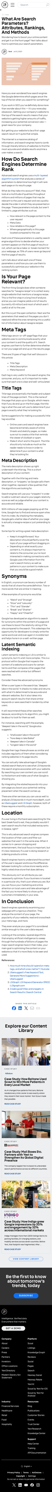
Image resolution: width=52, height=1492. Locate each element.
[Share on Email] (32, 1008)
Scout (30, 1343)
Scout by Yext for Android (36, 1394)
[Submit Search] (47, 4)
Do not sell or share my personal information (26, 1479)
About (4, 1343)
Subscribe (26, 1295)
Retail (4, 1415)
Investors (6, 1361)
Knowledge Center (36, 1433)
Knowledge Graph (36, 1352)
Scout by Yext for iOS (38, 1388)
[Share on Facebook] (14, 1008)
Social (30, 1361)
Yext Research (34, 1429)
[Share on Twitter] (26, 1008)
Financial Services (10, 1406)
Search (31, 1370)
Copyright (20, 1476)
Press (4, 1352)
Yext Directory (8, 1370)
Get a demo (13, 1328)
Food (4, 1419)
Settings (32, 1476)
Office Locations (9, 1366)
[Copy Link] (38, 1008)
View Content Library (26, 1259)
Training (31, 1448)
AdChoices (36, 1472)
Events (31, 1419)
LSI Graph (27, 803)
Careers (5, 1348)
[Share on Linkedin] (20, 1008)
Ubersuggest (11, 803)
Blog (30, 1406)
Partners (6, 1357)
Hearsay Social (35, 1375)
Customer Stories (36, 1415)
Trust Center (33, 1424)
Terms (26, 1472)
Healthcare (7, 1410)
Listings (31, 1348)
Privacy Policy (13, 1472)
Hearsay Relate (35, 1379)
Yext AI (31, 1384)
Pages (31, 1366)
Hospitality (7, 1424)
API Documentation (37, 1453)
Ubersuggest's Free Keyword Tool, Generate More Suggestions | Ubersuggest (27, 976)
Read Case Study (12, 1104)
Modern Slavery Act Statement (11, 1376)
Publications (33, 1410)
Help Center (33, 1443)
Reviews (32, 1357)
